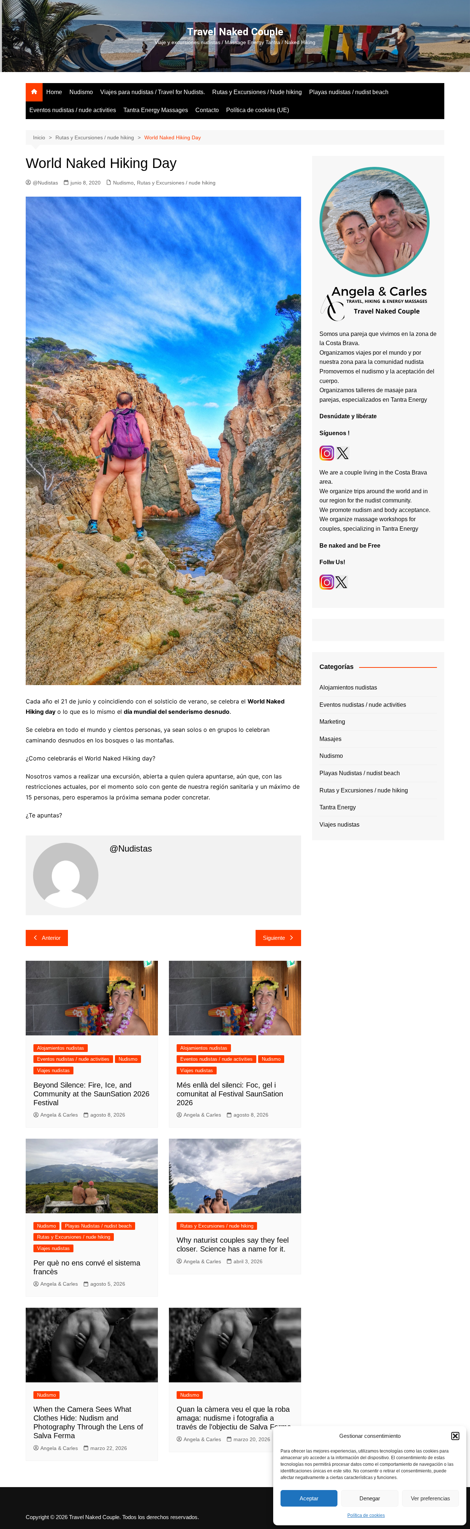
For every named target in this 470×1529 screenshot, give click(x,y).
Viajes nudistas (53, 1070)
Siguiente (274, 938)
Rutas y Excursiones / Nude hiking (257, 92)
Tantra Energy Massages (155, 110)
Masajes (330, 739)
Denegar (369, 1498)
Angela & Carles (59, 1115)
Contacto (207, 110)
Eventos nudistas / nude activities (72, 110)
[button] (455, 1436)
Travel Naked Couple (235, 32)
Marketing (332, 722)
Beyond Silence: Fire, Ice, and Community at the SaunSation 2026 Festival (91, 1094)
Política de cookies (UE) (257, 110)
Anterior (51, 938)
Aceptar (309, 1498)
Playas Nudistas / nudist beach (98, 1226)
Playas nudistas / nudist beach (348, 92)
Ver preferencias (430, 1498)
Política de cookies (366, 1515)
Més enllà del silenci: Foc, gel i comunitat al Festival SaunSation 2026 (230, 1094)
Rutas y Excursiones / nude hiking (176, 183)
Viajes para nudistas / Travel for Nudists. (152, 92)
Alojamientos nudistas (60, 1048)
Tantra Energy (337, 807)
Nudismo (81, 92)
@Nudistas (45, 183)
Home (54, 92)
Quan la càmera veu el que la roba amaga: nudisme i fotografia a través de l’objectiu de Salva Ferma (234, 1418)
